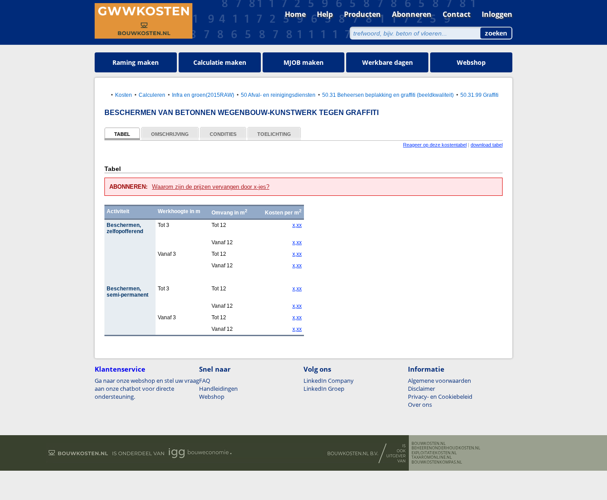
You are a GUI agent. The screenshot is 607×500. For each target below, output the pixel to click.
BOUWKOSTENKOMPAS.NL (436, 462)
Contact (457, 14)
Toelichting (274, 134)
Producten (362, 14)
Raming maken (135, 62)
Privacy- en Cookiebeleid (440, 397)
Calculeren (152, 95)
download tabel (487, 144)
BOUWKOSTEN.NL (428, 443)
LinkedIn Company (329, 381)
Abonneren (411, 14)
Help (325, 14)
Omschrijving (170, 134)
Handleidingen (218, 389)
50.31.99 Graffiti (479, 95)
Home (295, 14)
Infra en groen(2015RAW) (203, 95)
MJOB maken (303, 62)
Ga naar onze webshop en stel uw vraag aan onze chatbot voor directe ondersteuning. (147, 389)
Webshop (471, 62)
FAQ (204, 381)
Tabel (122, 134)
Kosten (123, 95)
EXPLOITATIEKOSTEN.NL (434, 453)
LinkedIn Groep (324, 389)
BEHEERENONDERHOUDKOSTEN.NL (445, 448)
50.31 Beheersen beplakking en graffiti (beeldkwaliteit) (388, 95)
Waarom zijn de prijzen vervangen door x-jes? (210, 186)
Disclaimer (421, 389)
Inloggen (497, 14)
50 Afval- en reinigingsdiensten (278, 95)
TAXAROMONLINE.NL (431, 457)
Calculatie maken (219, 62)
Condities (223, 134)
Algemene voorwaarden (439, 381)
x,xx (297, 225)
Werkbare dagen (387, 62)
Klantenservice (120, 369)
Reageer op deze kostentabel (435, 144)
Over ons (420, 405)
